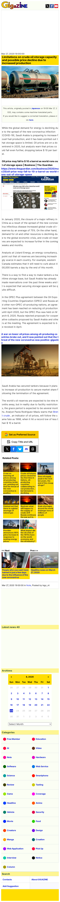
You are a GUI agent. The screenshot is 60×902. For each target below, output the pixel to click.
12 (30, 699)
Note (28, 585)
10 (17, 699)
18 (24, 705)
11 (24, 699)
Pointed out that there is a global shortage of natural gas (10, 509)
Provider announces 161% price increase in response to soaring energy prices (10, 535)
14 (42, 699)
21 (42, 705)
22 (48, 705)
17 (18, 705)
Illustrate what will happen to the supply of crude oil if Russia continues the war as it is (28, 511)
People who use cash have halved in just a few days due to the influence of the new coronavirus (15, 574)
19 (30, 705)
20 (36, 705)
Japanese (35, 108)
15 (48, 699)
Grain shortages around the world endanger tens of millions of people (45, 510)
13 (36, 699)
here (31, 120)
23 (11, 710)
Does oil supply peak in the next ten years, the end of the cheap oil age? (45, 480)
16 (11, 705)
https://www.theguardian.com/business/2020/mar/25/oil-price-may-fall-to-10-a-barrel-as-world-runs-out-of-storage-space (30, 171)
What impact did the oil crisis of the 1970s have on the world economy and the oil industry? (28, 535)
